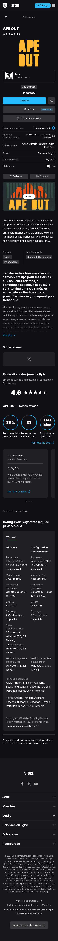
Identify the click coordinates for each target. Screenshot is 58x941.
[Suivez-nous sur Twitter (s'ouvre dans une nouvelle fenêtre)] (29, 359)
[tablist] (29, 537)
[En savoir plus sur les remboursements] (53, 136)
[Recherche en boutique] (6, 17)
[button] (29, 335)
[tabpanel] (29, 606)
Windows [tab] (11, 537)
